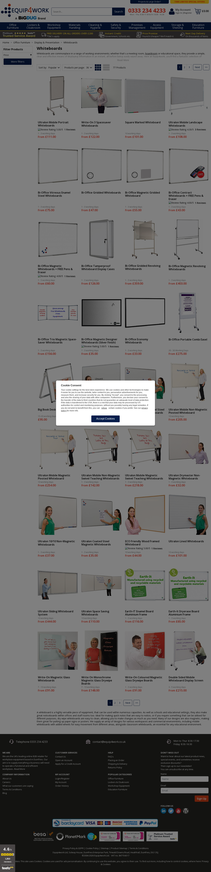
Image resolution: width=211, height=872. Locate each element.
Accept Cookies (105, 418)
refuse (104, 408)
